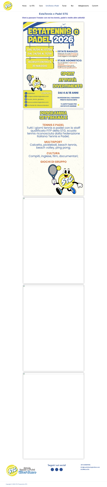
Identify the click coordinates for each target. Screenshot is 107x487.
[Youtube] (61, 469)
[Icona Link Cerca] (101, 6)
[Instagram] (56, 469)
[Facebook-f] (52, 469)
